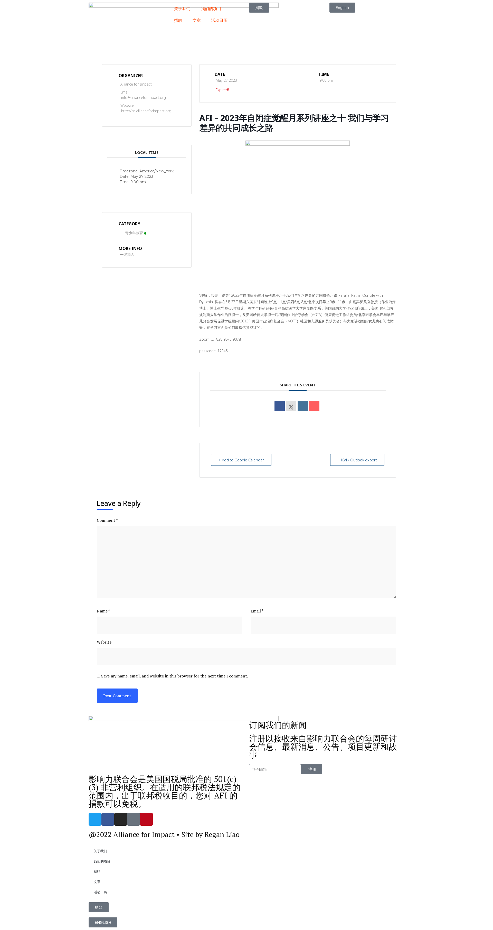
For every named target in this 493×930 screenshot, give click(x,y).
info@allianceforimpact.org (143, 97)
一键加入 (127, 254)
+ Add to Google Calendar (241, 459)
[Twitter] (95, 819)
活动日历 (219, 20)
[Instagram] (120, 819)
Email (257, 611)
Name (103, 611)
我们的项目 (211, 8)
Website (104, 642)
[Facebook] (107, 819)
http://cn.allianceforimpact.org (146, 110)
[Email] (314, 406)
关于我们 (182, 8)
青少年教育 (134, 232)
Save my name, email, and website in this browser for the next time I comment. (174, 676)
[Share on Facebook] (279, 406)
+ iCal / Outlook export (357, 459)
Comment (107, 520)
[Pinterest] (146, 819)
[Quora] (133, 819)
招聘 (178, 20)
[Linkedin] (303, 406)
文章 (197, 20)
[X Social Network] (291, 406)
